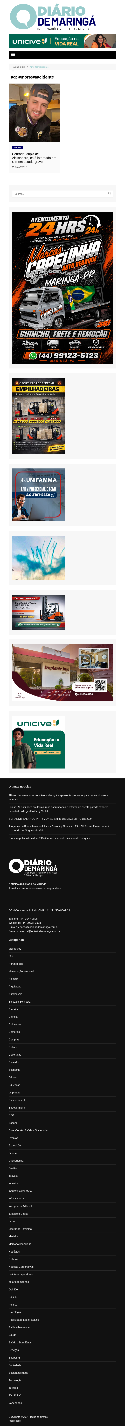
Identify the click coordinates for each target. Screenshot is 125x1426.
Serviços (14, 1350)
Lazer (12, 1221)
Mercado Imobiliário (20, 1244)
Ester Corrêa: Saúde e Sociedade (28, 1130)
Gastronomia (16, 1160)
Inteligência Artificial (20, 1206)
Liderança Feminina (20, 1229)
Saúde (12, 1335)
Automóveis (15, 994)
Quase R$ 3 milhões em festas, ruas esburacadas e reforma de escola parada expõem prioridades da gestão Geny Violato (58, 809)
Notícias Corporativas (21, 1266)
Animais (13, 979)
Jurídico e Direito (18, 1213)
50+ (11, 956)
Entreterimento (17, 1107)
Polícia (13, 1297)
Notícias (17, 147)
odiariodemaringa (19, 1282)
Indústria (14, 1183)
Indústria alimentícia (20, 1191)
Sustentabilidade (18, 1372)
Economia (14, 1069)
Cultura (13, 1047)
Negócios (14, 1251)
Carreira (13, 1009)
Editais (13, 1077)
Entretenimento (17, 1100)
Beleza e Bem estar (20, 1001)
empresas (14, 1092)
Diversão (14, 1062)
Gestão (13, 1168)
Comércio (14, 1032)
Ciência (13, 1016)
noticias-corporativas (21, 1274)
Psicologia (15, 1312)
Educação (14, 1085)
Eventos (13, 1138)
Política (13, 1304)
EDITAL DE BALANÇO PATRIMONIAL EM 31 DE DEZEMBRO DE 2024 (50, 818)
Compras (14, 1039)
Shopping (14, 1357)
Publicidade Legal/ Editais (24, 1319)
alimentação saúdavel (21, 971)
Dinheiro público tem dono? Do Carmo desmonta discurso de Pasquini (49, 838)
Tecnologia (15, 1380)
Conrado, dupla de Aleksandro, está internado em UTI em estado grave (34, 158)
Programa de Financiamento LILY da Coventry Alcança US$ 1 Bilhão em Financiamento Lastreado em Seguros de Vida (59, 828)
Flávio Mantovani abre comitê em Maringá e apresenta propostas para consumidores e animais (58, 797)
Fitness (13, 1153)
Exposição (15, 1145)
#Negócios (15, 948)
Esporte (13, 1123)
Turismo (13, 1388)
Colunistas (15, 1024)
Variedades (15, 1403)
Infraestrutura (16, 1198)
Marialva (14, 1236)
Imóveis (13, 1176)
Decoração (15, 1054)
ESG (11, 1115)
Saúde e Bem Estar (20, 1342)
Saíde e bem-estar (19, 1327)
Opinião (13, 1289)
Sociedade (15, 1365)
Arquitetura (15, 986)
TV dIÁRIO (15, 1395)
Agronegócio (16, 963)
